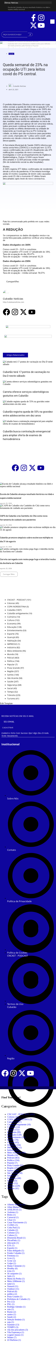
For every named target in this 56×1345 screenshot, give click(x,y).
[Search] (30, 34)
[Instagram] (41, 17)
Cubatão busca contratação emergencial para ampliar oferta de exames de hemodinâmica (26, 435)
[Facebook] (6, 312)
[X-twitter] (33, 25)
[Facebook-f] (33, 17)
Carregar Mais (9, 574)
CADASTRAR (7, 727)
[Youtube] (41, 25)
